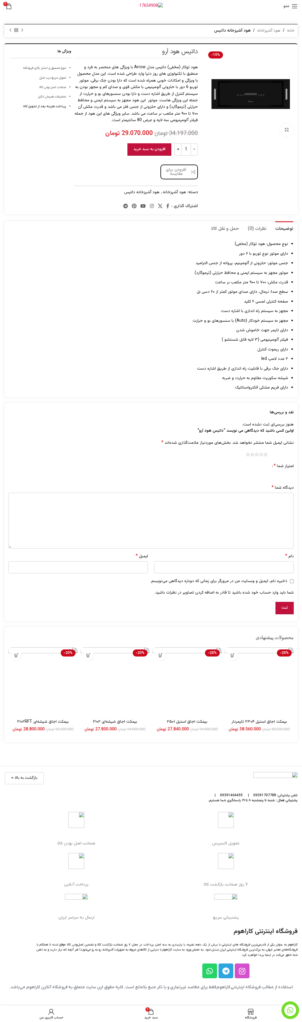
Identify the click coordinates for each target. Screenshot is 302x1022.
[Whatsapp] (209, 970)
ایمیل (142, 556)
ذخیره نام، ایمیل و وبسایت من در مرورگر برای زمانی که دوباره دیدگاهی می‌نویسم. (218, 581)
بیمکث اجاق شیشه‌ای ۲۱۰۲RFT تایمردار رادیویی (43, 725)
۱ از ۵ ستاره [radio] (265, 454)
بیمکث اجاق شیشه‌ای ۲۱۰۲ (115, 722)
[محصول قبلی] (22, 30)
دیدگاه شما (283, 488)
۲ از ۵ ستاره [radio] (261, 454)
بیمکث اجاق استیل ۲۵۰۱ (187, 722)
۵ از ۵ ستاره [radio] (248, 454)
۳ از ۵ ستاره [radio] (257, 454)
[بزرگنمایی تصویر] (286, 130)
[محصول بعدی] (10, 30)
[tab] (284, 228)
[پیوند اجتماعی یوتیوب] (143, 206)
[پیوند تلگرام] (125, 206)
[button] (233, 655)
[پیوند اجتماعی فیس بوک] (168, 206)
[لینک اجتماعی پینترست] (134, 206)
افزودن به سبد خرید (149, 149)
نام (289, 556)
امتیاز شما (284, 466)
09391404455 (231, 795)
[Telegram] (226, 970)
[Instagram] (242, 970)
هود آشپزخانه (268, 30)
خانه (291, 30)
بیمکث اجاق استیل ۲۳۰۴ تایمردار (259, 722)
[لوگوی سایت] (151, 6)
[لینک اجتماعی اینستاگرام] (152, 206)
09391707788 (264, 795)
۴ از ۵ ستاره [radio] (252, 454)
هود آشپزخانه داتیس (232, 30)
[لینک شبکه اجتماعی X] (160, 206)
